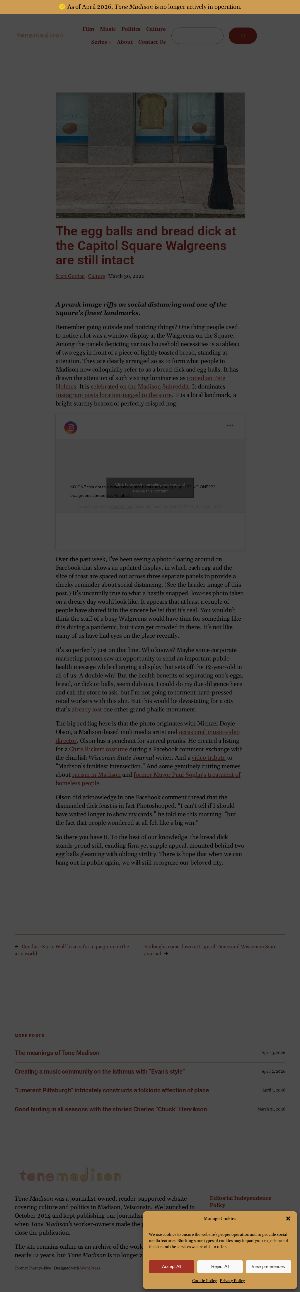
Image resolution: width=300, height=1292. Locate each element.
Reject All (220, 1266)
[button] (288, 1218)
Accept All (171, 1266)
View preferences (268, 1266)
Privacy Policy (232, 1281)
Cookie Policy (204, 1281)
